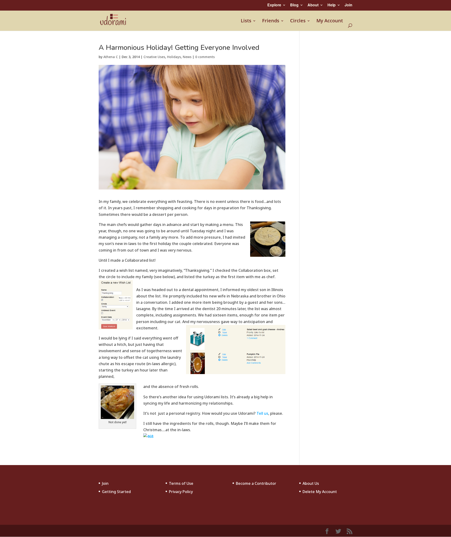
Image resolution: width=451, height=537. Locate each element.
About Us (311, 483)
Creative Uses (154, 57)
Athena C (110, 57)
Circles (298, 21)
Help (331, 5)
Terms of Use (181, 483)
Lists (246, 21)
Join (348, 5)
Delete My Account (320, 491)
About (313, 5)
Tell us (262, 413)
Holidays (174, 57)
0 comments (205, 57)
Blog (294, 5)
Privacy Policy (181, 491)
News (187, 57)
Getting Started (116, 491)
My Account (329, 21)
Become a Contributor (256, 483)
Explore (274, 5)
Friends (270, 21)
